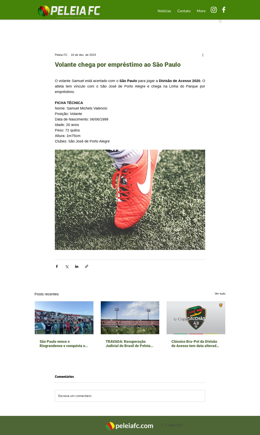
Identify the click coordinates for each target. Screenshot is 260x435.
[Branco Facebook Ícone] (224, 10)
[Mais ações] (202, 54)
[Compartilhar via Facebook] (57, 266)
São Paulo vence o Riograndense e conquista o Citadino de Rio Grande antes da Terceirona (63, 343)
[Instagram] (214, 10)
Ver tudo (220, 293)
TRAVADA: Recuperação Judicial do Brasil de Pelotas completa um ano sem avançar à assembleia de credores (129, 343)
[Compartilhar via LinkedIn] (77, 266)
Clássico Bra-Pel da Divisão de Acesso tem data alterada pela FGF (194, 343)
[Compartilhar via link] (87, 266)
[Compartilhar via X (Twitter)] (67, 266)
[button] (220, 21)
